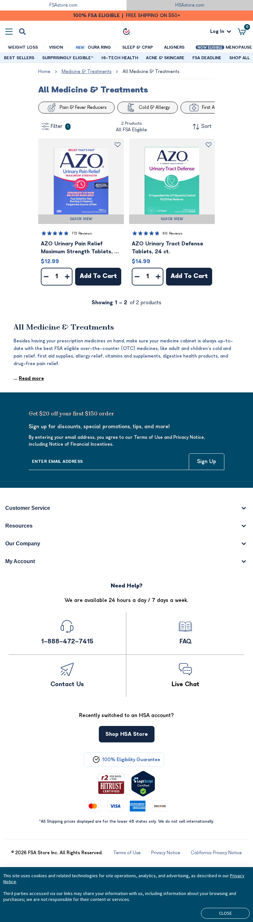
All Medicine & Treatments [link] (151, 71)
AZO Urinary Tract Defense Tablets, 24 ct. (167, 248)
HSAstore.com (189, 5)
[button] (81, 181)
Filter (60, 126)
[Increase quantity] (67, 276)
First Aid (210, 107)
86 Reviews (172, 233)
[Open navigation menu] (9, 31)
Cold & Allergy (154, 107)
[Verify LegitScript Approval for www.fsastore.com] (143, 784)
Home (44, 71)
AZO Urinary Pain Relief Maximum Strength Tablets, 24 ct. (81, 248)
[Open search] (22, 31)
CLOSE (225, 913)
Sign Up (206, 461)
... (29, 378)
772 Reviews (81, 233)
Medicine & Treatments (86, 71)
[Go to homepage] (126, 31)
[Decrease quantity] (46, 276)
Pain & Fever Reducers (83, 107)
